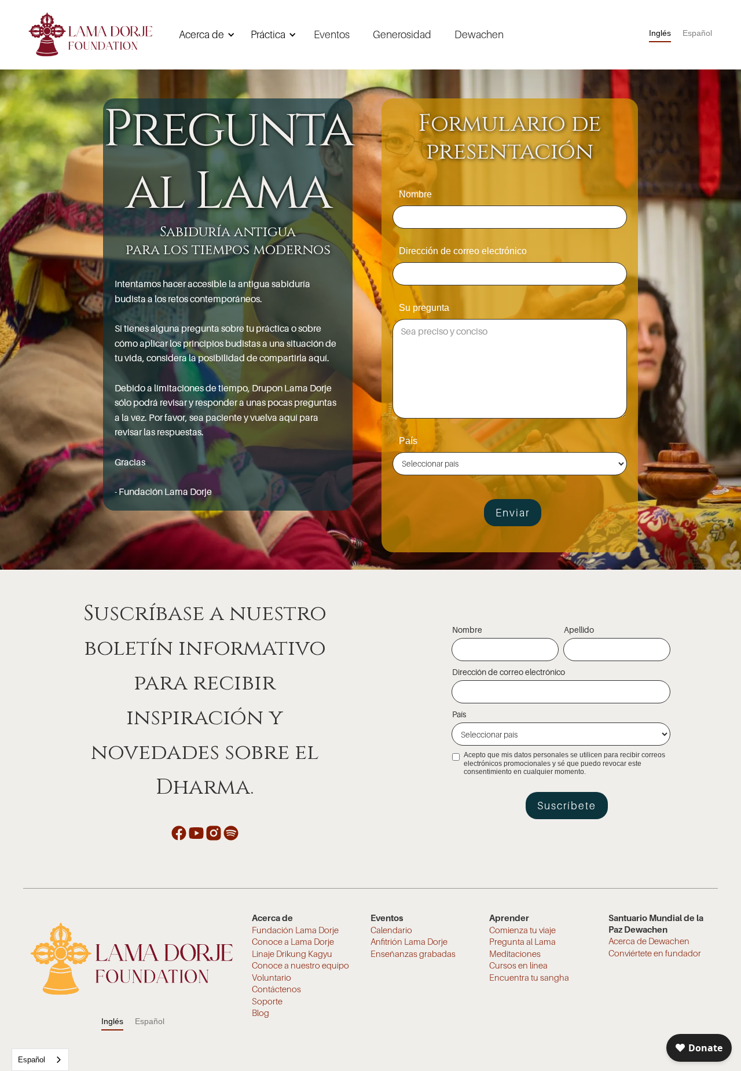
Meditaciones (515, 953)
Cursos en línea (518, 965)
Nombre (415, 194)
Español (31, 1059)
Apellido (579, 629)
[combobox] (40, 1059)
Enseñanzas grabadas (413, 953)
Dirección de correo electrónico (463, 251)
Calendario (391, 930)
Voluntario (271, 977)
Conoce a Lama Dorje (293, 941)
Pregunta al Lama (522, 941)
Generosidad (402, 34)
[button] (205, 34)
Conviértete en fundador (654, 953)
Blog (260, 1012)
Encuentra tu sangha (529, 977)
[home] (90, 35)
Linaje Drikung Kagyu (292, 953)
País (408, 441)
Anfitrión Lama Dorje (408, 941)
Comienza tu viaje (522, 930)
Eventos (332, 34)
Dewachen (479, 34)
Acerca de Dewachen (648, 941)
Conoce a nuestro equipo (300, 965)
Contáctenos (276, 989)
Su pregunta (424, 308)
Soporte (267, 1001)
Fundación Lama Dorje (295, 930)
